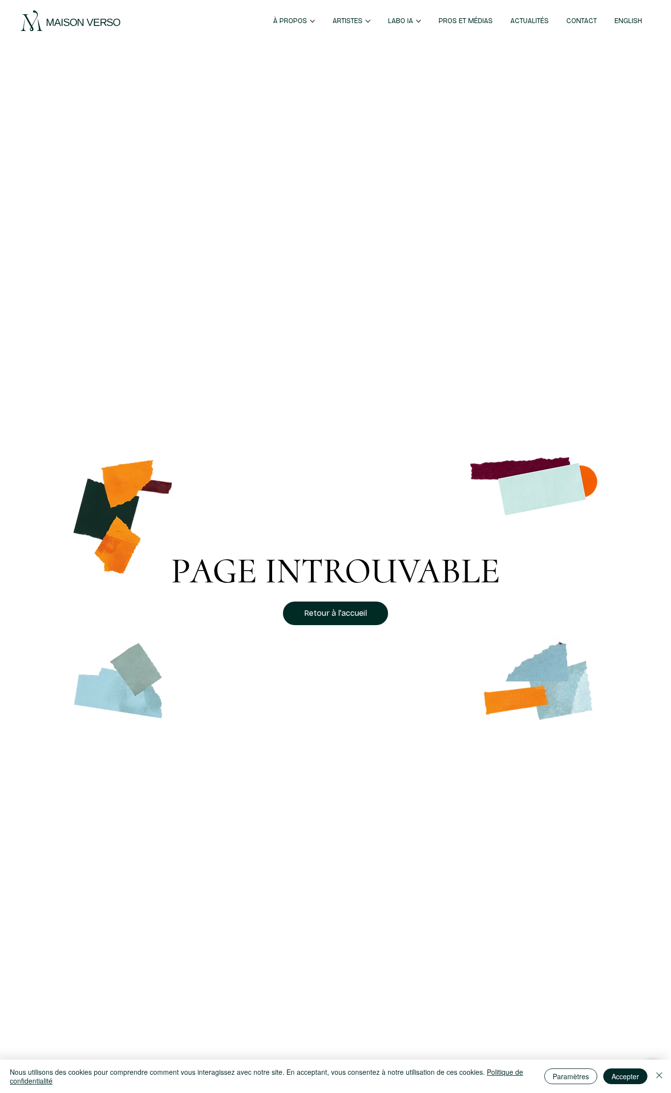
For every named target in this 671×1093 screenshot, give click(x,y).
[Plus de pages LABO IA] (418, 21)
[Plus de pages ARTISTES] (367, 21)
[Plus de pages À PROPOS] (312, 21)
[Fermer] (659, 1076)
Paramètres (571, 1076)
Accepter (625, 1076)
